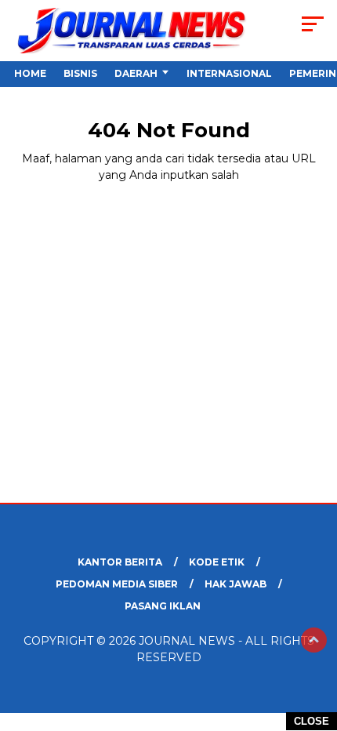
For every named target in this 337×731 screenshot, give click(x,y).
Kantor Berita (120, 562)
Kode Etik (217, 562)
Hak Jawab (235, 584)
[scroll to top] (313, 640)
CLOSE (311, 721)
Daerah (136, 73)
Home (30, 73)
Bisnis (80, 73)
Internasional (229, 73)
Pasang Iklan (163, 606)
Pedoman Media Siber (117, 584)
